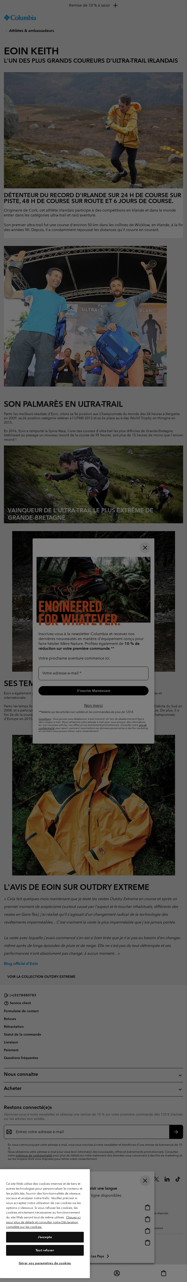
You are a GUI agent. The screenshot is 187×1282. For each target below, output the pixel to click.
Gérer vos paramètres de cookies (45, 1263)
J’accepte (45, 1237)
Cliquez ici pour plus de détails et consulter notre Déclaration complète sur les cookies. (43, 1222)
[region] (45, 1223)
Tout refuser (45, 1250)
